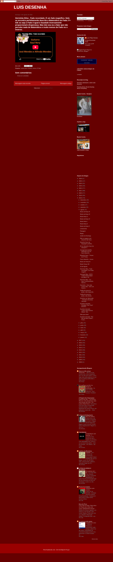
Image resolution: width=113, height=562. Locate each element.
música (34, 68)
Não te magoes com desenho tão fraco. (86, 239)
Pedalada (88, 452)
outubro (82, 204)
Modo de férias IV (85, 219)
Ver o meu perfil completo (89, 44)
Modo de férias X (85, 226)
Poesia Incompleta (84, 487)
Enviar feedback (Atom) (47, 88)
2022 (80, 188)
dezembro (83, 200)
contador (79, 74)
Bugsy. (82, 233)
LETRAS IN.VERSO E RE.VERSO (85, 469)
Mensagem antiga (65, 83)
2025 (80, 181)
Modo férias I (83, 221)
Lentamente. (83, 228)
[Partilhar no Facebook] (30, 66)
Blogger (68, 549)
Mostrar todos (95, 539)
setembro (83, 207)
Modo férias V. (84, 216)
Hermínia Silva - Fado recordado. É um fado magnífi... (87, 270)
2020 (80, 193)
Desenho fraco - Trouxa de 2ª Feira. (86, 256)
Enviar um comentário (23, 75)
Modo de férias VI (85, 214)
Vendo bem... (82, 372)
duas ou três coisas (85, 371)
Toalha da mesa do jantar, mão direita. (86, 295)
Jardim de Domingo (85, 236)
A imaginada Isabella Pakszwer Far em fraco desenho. (86, 251)
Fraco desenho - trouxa (86, 259)
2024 (80, 183)
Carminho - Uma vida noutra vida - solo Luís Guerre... (87, 286)
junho (82, 325)
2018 (80, 198)
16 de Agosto (83, 266)
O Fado (39, 68)
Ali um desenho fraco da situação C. (87, 246)
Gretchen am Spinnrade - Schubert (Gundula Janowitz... (86, 300)
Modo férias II (84, 223)
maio (82, 327)
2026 (80, 178)
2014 (80, 347)
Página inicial (45, 83)
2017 (80, 340)
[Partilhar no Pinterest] (31, 66)
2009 (80, 359)
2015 (80, 345)
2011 (80, 355)
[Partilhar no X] (28, 66)
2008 (80, 362)
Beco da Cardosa (90, 416)
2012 (80, 352)
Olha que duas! (84, 314)
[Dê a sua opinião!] (26, 66)
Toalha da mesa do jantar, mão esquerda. (87, 291)
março (82, 332)
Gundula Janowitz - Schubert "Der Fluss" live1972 (86, 305)
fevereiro (83, 335)
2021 (80, 190)
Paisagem (83, 231)
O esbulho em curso (91, 522)
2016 (80, 342)
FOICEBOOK (82, 432)
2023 (80, 185)
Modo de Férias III (85, 261)
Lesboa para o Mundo (26, 68)
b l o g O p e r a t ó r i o (86, 385)
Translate (90, 20)
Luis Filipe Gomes (92, 38)
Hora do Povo (83, 504)
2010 (80, 357)
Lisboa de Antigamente (86, 415)
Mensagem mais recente (23, 83)
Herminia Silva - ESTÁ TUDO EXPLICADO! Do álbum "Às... (86, 276)
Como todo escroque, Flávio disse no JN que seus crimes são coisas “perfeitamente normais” (87, 507)
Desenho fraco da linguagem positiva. (86, 242)
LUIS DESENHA (30, 7)
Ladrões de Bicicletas (85, 451)
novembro (83, 202)
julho (81, 323)
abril (81, 330)
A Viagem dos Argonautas (86, 398)
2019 (80, 195)
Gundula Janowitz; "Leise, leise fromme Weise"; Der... (86, 310)
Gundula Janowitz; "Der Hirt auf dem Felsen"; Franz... (86, 318)
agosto (82, 209)
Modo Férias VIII (84, 264)
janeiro (82, 337)
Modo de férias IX (85, 211)
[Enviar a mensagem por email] (25, 66)
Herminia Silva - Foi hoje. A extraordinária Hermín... (86, 281)
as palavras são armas (85, 521)
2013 (80, 350)
